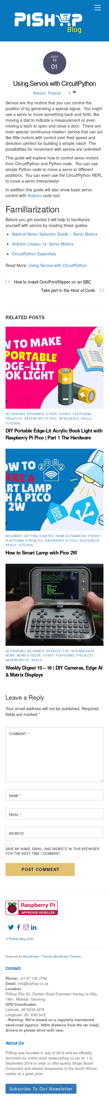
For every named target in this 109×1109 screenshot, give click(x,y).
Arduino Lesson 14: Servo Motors (43, 244)
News (10, 655)
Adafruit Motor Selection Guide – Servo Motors (55, 234)
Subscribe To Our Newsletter (41, 1089)
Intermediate (82, 651)
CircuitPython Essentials (34, 254)
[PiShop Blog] (48, 20)
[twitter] (9, 923)
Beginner (35, 414)
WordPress (30, 956)
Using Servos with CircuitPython (54, 83)
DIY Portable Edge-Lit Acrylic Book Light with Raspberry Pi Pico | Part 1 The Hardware (54, 434)
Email (15, 814)
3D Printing (15, 414)
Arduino (39, 93)
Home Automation (71, 536)
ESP (66, 651)
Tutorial (13, 423)
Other (51, 414)
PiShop (65, 414)
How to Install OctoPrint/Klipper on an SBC (52, 282)
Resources (69, 419)
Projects (54, 93)
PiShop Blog (17, 939)
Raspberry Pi (17, 660)
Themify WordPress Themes (61, 956)
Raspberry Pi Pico (40, 419)
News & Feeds (29, 655)
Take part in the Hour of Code (68, 290)
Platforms (82, 414)
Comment (19, 733)
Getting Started (38, 536)
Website (16, 833)
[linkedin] (31, 923)
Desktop (53, 651)
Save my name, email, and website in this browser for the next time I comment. (52, 851)
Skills (86, 419)
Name (15, 795)
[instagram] (24, 923)
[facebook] (16, 923)
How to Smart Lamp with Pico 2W (41, 552)
